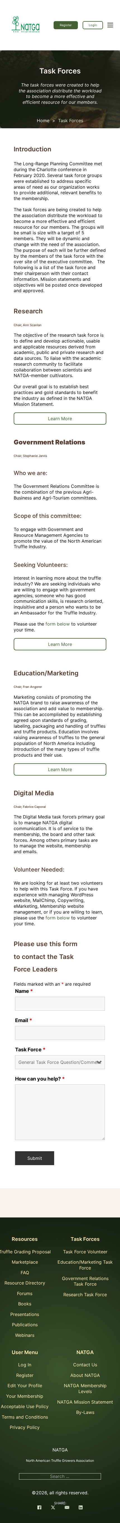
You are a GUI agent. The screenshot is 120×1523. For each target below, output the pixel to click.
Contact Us (85, 1364)
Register (66, 25)
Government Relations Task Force (85, 1281)
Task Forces (85, 1239)
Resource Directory (24, 1283)
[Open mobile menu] (110, 25)
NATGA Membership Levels (85, 1388)
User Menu (25, 1352)
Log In (24, 1364)
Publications (25, 1324)
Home (43, 120)
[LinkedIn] (80, 1508)
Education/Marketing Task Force (85, 1265)
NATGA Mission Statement (85, 1402)
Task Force (30, 1049)
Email (23, 1020)
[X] (53, 1508)
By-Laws (85, 1412)
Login (93, 25)
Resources (25, 1239)
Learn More (60, 418)
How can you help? (40, 1079)
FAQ (25, 1272)
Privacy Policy (25, 1427)
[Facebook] (39, 1508)
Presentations (24, 1314)
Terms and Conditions (25, 1417)
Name (24, 991)
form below (57, 624)
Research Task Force (85, 1294)
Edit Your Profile (25, 1385)
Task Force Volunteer (85, 1251)
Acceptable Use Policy (25, 1406)
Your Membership (24, 1396)
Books (24, 1304)
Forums (24, 1293)
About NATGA (85, 1375)
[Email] (67, 1508)
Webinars (24, 1335)
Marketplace (25, 1262)
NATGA (85, 1352)
